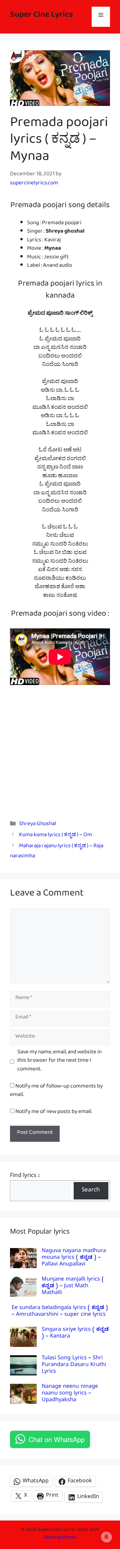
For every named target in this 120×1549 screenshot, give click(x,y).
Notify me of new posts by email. (53, 1112)
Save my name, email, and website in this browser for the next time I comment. (59, 1062)
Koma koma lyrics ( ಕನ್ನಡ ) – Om (55, 836)
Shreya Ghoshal (37, 824)
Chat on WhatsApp (57, 1439)
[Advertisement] (60, 747)
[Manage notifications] (106, 1537)
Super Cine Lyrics (41, 16)
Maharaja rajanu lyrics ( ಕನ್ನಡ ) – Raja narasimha (56, 852)
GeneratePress (60, 1538)
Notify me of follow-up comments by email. (56, 1092)
